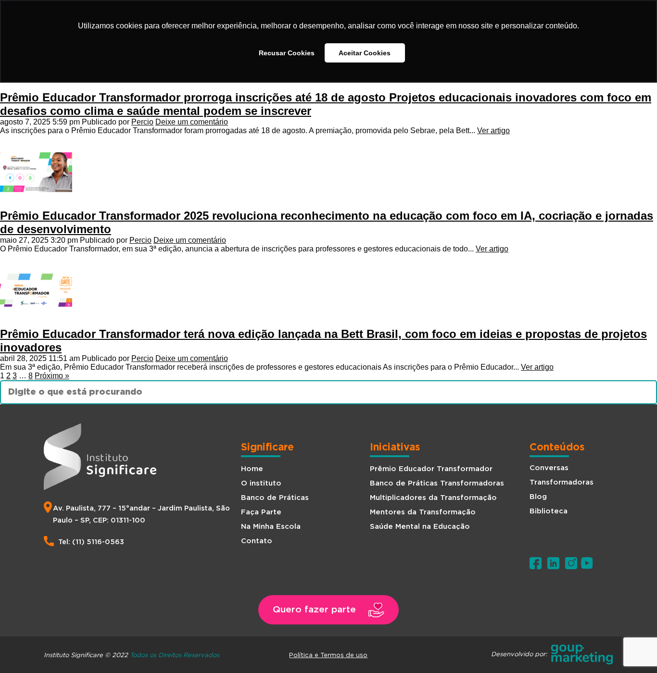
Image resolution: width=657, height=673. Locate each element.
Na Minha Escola (271, 526)
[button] (328, 609)
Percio (142, 122)
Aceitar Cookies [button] (365, 53)
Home (252, 469)
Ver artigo (493, 130)
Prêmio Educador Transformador (431, 469)
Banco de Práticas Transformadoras (437, 483)
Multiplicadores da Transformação (433, 497)
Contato (256, 541)
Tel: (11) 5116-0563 (91, 542)
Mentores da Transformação (423, 512)
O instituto (261, 483)
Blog (538, 496)
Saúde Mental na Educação (420, 526)
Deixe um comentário (191, 122)
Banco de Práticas (275, 497)
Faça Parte (261, 512)
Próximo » (52, 376)
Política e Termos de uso (328, 654)
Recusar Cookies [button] (287, 53)
